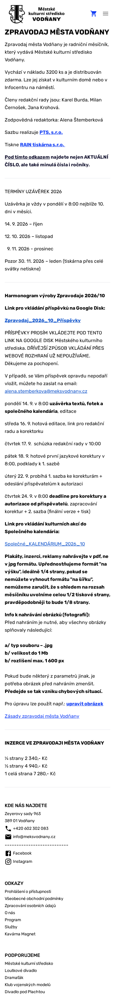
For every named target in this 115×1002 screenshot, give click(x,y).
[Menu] (105, 13)
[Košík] (94, 13)
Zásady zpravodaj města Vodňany (42, 716)
